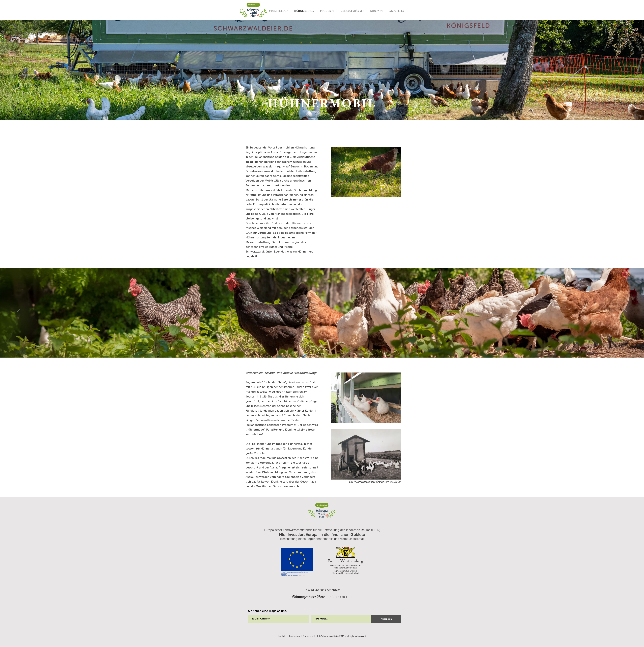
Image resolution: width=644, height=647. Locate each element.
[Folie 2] (326, 349)
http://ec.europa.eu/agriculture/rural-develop (295, 573)
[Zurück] (19, 69)
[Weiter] (625, 69)
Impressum (294, 636)
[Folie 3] (320, 349)
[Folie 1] (322, 111)
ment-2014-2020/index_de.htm (293, 575)
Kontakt (282, 636)
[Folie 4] (317, 349)
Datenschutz (310, 636)
